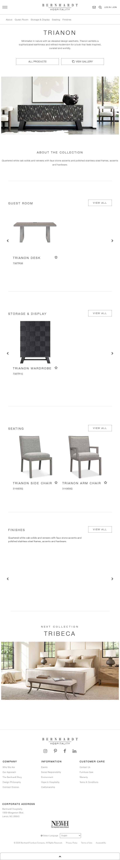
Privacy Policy (72, 843)
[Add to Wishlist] (56, 257)
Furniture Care (86, 772)
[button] (110, 7)
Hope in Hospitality (50, 782)
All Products (38, 61)
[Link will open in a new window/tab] (45, 751)
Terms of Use (86, 843)
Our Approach (9, 772)
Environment (47, 777)
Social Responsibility (51, 772)
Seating (56, 19)
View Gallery (84, 61)
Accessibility (101, 843)
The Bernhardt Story (12, 777)
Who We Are (9, 767)
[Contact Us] (94, 7)
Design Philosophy (12, 782)
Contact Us (85, 767)
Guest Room (21, 19)
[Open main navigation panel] (4, 7)
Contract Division (11, 787)
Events (44, 767)
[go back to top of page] (60, 856)
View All (100, 202)
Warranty (84, 777)
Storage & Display (40, 19)
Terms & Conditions (89, 782)
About (9, 19)
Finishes (66, 19)
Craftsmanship (48, 787)
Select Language (50, 835)
